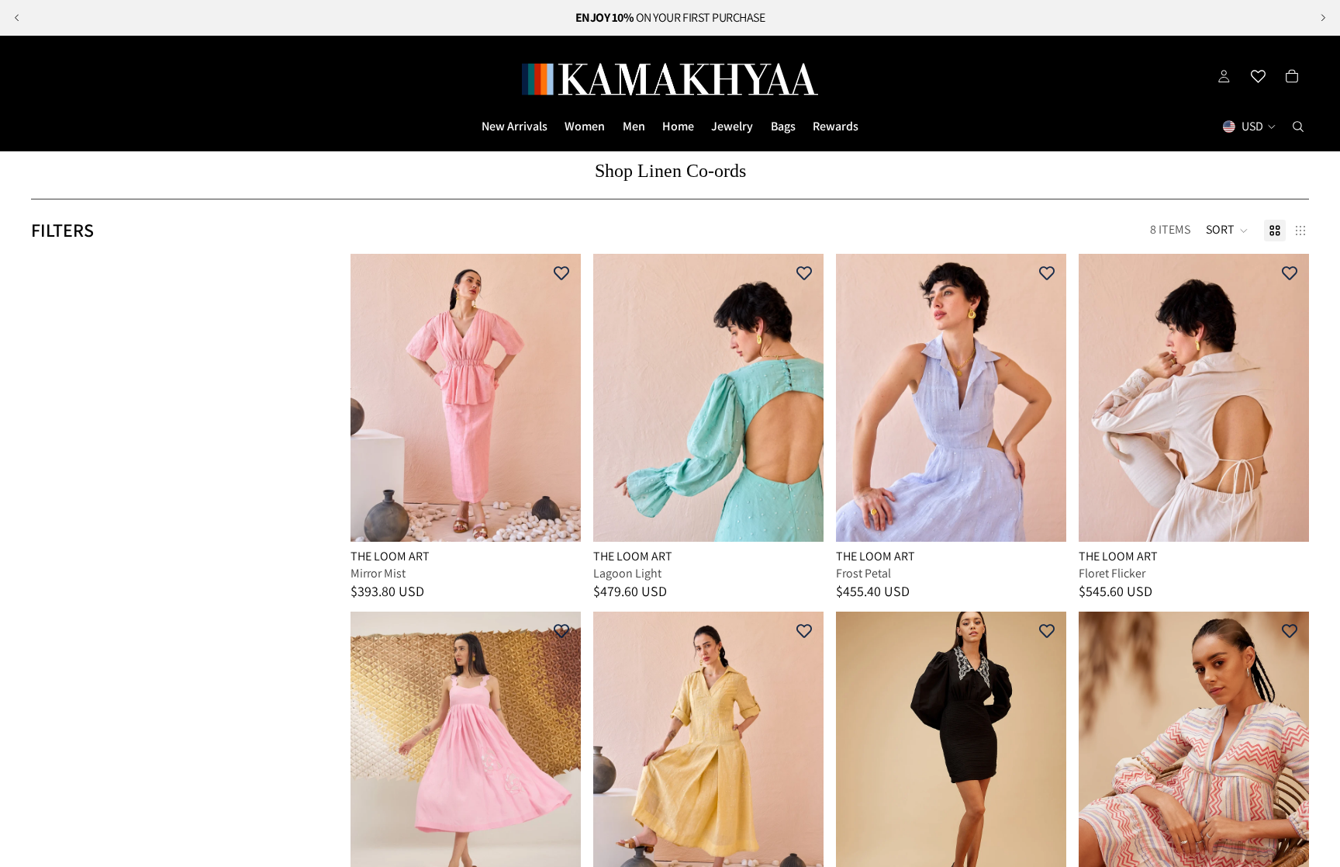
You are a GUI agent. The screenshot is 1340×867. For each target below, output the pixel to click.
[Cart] (1292, 76)
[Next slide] (1323, 18)
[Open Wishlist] (1258, 76)
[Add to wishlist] (561, 273)
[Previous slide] (17, 18)
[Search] (1298, 126)
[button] (1227, 230)
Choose (570, 517)
